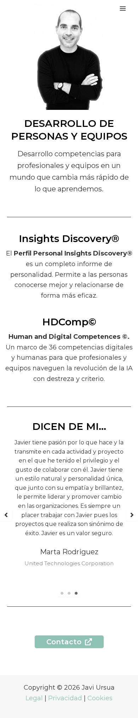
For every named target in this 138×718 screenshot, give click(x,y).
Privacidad (65, 698)
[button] (6, 515)
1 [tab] (61, 593)
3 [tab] (76, 593)
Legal (34, 698)
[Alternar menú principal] (122, 8)
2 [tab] (69, 593)
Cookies (100, 698)
